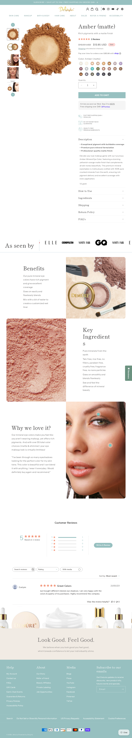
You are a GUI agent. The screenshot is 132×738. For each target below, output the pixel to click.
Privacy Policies (13, 701)
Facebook (71, 692)
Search (10, 718)
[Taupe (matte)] (98, 63)
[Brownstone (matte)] (120, 69)
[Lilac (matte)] (115, 63)
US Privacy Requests (70, 718)
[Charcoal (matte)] (92, 74)
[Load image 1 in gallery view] (13, 34)
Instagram (71, 687)
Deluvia (15, 735)
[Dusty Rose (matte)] (109, 69)
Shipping (81, 48)
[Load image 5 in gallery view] (13, 86)
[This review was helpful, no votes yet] (112, 601)
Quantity (82, 80)
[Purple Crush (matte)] (120, 63)
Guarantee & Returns (15, 696)
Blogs (69, 674)
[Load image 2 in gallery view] (13, 47)
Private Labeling (43, 687)
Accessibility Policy (14, 705)
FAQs (8, 683)
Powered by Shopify (25, 735)
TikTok (69, 701)
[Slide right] (13, 95)
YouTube (70, 683)
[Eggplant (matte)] (81, 69)
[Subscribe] (122, 689)
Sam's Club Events (14, 692)
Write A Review (103, 545)
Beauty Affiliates (43, 683)
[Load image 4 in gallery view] (13, 73)
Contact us (11, 678)
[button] (15, 15)
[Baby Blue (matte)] (86, 69)
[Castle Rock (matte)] (86, 74)
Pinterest (71, 696)
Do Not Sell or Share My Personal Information (37, 718)
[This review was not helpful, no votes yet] (117, 601)
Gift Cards (10, 687)
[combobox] (48, 569)
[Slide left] (13, 25)
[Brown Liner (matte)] (81, 74)
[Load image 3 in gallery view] (13, 60)
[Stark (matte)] (103, 74)
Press (69, 678)
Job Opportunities (44, 692)
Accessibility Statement (93, 718)
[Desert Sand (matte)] (92, 63)
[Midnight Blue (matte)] (98, 74)
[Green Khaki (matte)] (98, 69)
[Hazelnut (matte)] (115, 69)
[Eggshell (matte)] (81, 63)
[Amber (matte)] (109, 63)
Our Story (40, 674)
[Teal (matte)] (92, 69)
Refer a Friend (42, 678)
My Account (11, 674)
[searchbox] (22, 569)
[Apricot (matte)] (103, 63)
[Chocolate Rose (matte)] (103, 69)
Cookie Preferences (117, 718)
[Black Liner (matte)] (109, 74)
